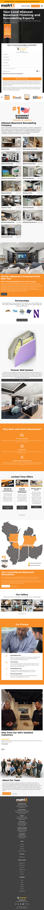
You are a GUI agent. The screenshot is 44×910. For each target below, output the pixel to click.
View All (22, 874)
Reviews (22, 886)
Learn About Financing (22, 508)
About (22, 880)
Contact (22, 844)
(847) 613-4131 (22, 805)
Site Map (24, 906)
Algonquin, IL (22, 863)
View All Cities (14, 586)
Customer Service (22, 851)
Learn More (22, 380)
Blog (22, 882)
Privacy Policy (20, 906)
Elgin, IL (22, 871)
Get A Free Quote (35, 6)
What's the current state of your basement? (13, 73)
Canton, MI (22, 867)
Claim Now (36, 507)
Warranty (22, 846)
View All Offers (22, 514)
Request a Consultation (22, 78)
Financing (22, 848)
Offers (22, 884)
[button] (2, 97)
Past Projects (22, 891)
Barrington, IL (22, 865)
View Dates (4, 294)
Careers (22, 888)
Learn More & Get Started (7, 508)
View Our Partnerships (22, 320)
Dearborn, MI (22, 869)
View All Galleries (22, 613)
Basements (22, 857)
